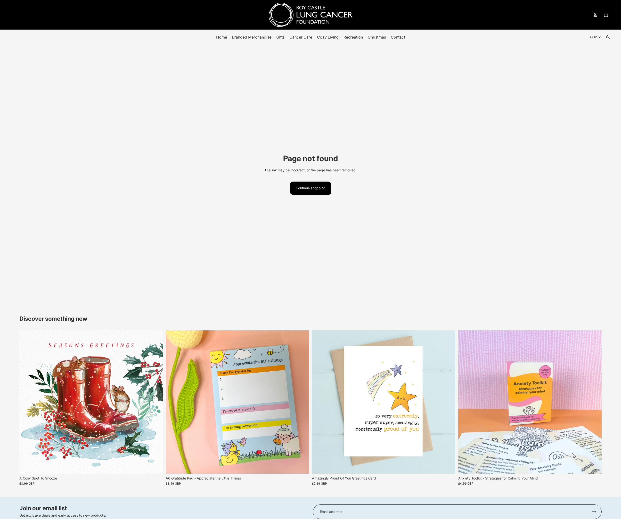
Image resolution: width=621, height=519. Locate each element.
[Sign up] (594, 512)
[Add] (155, 466)
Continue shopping (311, 188)
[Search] (608, 37)
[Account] (595, 14)
